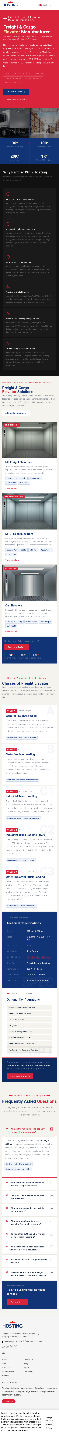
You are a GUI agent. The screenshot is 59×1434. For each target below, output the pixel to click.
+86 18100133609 (34, 1341)
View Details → (12, 488)
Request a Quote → (17, 647)
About (4, 1363)
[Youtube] (15, 1346)
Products (6, 1367)
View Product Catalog (17, 99)
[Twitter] (7, 1346)
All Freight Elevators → (16, 413)
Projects (5, 1375)
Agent (26, 1367)
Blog (26, 1363)
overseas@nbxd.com (13, 1341)
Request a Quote (18, 1076)
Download (28, 1360)
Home (4, 1360)
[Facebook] (3, 1346)
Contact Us (16, 1302)
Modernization (8, 1371)
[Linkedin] (11, 1346)
